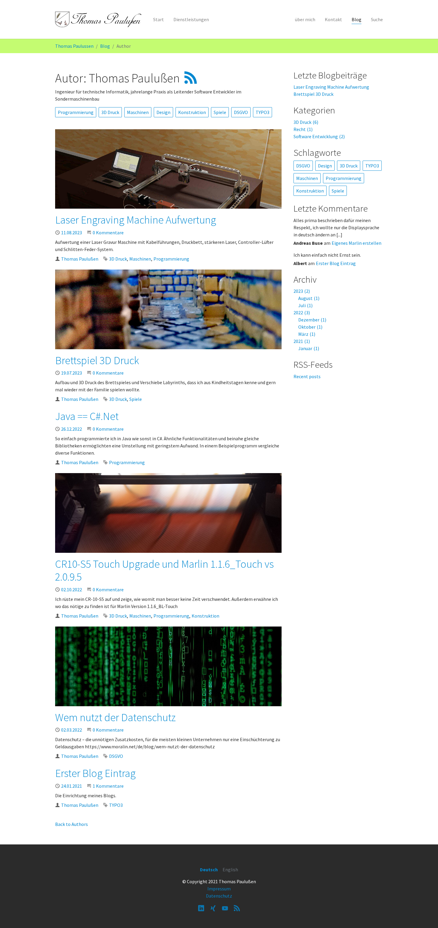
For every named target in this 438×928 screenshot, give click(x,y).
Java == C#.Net (87, 416)
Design (163, 112)
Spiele (220, 112)
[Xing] (213, 907)
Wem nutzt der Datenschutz (115, 717)
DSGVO (241, 112)
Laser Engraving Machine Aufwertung (135, 220)
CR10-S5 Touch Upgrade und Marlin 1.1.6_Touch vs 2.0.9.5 (164, 570)
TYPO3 (262, 112)
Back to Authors (71, 824)
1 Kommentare (108, 786)
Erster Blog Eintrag (95, 773)
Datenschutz (219, 896)
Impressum (219, 889)
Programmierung (76, 112)
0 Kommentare (108, 233)
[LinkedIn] (201, 907)
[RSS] (236, 907)
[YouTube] (225, 907)
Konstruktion (192, 112)
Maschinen (138, 112)
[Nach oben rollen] (425, 915)
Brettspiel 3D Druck (97, 360)
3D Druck (110, 112)
